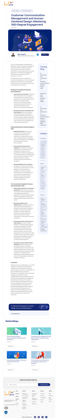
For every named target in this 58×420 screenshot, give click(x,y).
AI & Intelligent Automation (43, 203)
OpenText (42, 395)
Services (42, 195)
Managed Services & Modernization (43, 229)
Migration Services (24, 401)
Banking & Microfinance (34, 399)
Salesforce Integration (43, 145)
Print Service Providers (43, 174)
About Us (17, 393)
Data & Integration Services (43, 199)
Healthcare (43, 185)
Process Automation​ (24, 404)
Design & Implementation (26, 10)
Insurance (43, 182)
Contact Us (17, 400)
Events (50, 401)
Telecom (42, 171)
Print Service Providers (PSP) (34, 395)
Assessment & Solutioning (43, 217)
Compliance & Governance (43, 208)
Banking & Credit (42, 188)
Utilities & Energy (42, 179)
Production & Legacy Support (43, 222)
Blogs (50, 393)
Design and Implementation (25, 394)
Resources (51, 395)
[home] (8, 3)
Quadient (42, 157)
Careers (17, 396)
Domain (42, 163)
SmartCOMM (43, 141)
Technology (42, 138)
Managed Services (24, 408)
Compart (42, 151)
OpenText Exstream (43, 154)
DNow (41, 401)
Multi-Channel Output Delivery (42, 213)
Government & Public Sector (43, 168)
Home (17, 390)
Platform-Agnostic (15, 10)
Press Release (50, 398)
